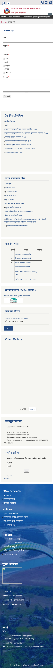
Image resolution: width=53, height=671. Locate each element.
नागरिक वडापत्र (10, 503)
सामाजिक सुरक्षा (9, 499)
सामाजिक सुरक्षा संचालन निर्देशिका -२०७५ (18, 145)
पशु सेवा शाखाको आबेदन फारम (14, 203)
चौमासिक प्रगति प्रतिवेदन (13, 543)
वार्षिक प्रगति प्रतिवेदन (12, 539)
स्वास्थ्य (8, 73)
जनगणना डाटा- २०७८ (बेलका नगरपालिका (17, 296)
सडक (7, 69)
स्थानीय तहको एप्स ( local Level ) (26, 279)
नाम (4, 37)
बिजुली (7, 66)
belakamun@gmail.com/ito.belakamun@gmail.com (27, 646)
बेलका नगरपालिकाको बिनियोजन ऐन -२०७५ (18, 141)
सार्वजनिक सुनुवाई (10, 546)
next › (32, 409)
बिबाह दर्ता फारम (10, 188)
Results (6, 478)
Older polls (8, 476)
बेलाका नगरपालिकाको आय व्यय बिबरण (16, 319)
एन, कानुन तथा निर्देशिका (13, 521)
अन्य (6, 59)
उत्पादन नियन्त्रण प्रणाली (23, 262)
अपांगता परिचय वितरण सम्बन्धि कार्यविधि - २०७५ (20, 149)
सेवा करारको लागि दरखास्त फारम (17, 226)
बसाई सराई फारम (10, 196)
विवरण (6, 77)
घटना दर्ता (7, 495)
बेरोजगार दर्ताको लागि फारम (13, 215)
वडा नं (6, 46)
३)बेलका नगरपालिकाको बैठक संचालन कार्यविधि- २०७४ (20, 129)
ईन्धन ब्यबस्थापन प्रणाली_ (23, 267)
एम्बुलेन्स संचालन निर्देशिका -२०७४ (15, 137)
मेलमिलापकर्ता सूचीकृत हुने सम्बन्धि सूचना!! (33, 17)
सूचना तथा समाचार (11, 513)
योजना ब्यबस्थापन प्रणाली (23, 258)
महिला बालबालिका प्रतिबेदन (14, 550)
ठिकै (10, 466)
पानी (6, 62)
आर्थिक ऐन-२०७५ (11, 121)
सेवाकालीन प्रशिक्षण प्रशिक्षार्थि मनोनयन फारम (19, 211)
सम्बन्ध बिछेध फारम (11, 192)
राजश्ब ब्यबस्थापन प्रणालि (23, 254)
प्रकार (6, 55)
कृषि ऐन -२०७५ (11, 125)
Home (3, 22)
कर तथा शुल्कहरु (10, 525)
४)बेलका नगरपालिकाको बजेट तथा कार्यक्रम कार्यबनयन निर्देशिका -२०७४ (26, 133)
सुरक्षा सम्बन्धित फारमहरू (13, 207)
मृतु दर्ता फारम (9, 200)
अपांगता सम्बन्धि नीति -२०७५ (14, 153)
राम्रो (10, 463)
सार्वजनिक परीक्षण (10, 554)
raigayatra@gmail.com (11, 604)
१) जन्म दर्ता (7, 184)
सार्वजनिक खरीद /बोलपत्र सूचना (16, 517)
